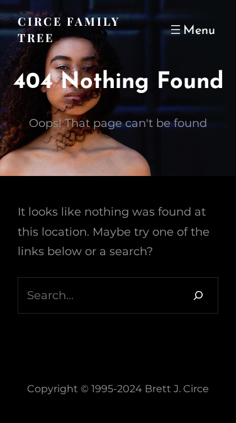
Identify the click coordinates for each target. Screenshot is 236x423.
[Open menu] (191, 29)
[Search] (198, 295)
